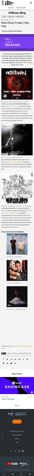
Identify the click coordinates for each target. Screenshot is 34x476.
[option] (17, 389)
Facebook (11, 451)
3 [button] (18, 405)
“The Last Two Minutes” (12, 106)
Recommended (21, 7)
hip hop (9, 353)
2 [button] (17, 405)
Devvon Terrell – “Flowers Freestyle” (16, 309)
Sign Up (17, 421)
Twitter (15, 451)
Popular (11, 7)
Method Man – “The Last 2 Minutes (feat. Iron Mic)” (14, 102)
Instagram (19, 451)
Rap (30, 353)
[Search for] (31, 2)
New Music (11, 16)
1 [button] (15, 405)
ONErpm (25, 63)
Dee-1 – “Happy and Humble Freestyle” (11, 157)
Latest (4, 16)
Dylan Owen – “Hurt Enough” (14, 256)
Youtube (22, 451)
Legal (17, 439)
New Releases (19, 16)
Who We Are (17, 435)
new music (14, 353)
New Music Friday (23, 353)
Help (17, 442)
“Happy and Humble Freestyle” (13, 162)
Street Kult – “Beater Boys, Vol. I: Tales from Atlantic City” (16, 206)
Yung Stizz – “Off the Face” (14, 283)
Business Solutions (17, 431)
